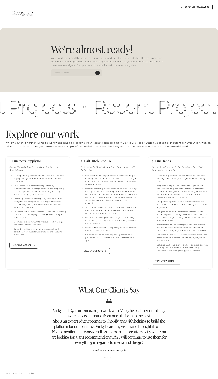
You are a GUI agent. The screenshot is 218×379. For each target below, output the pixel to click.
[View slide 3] (110, 358)
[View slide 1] (105, 358)
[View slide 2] (107, 358)
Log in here (30, 373)
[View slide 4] (113, 358)
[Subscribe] (97, 73)
